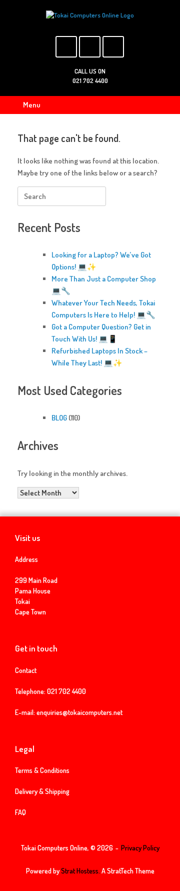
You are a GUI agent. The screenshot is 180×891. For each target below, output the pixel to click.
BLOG (59, 417)
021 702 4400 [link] (66, 691)
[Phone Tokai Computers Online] (113, 47)
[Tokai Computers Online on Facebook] (66, 47)
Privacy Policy (140, 848)
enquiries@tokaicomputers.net (79, 712)
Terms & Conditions (42, 770)
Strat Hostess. (80, 870)
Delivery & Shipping (42, 791)
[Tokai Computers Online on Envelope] (89, 47)
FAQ (20, 812)
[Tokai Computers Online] (90, 15)
